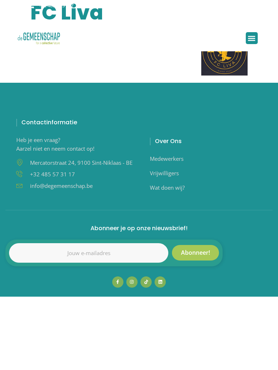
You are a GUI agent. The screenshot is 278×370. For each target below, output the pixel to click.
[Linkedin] (150, 16)
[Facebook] (114, 16)
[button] (161, 16)
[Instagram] (138, 16)
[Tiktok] (126, 16)
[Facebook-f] (117, 282)
